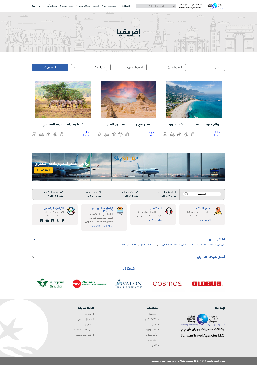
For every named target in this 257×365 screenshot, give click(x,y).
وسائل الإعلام (85, 319)
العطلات (126, 6)
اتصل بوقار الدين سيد (166, 192)
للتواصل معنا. (204, 220)
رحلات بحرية (84, 6)
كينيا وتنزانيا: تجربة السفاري (63, 124)
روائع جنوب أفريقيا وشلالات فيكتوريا (194, 124)
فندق (154, 345)
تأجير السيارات (66, 6)
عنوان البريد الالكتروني (102, 226)
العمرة (96, 6)
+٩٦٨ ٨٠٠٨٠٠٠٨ (155, 220)
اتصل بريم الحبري (93, 192)
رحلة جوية (152, 340)
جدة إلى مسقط (181, 245)
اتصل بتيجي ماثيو (130, 192)
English (36, 6)
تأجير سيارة (151, 335)
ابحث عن (51, 67)
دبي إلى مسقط (217, 245)
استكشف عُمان (109, 6)
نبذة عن (88, 314)
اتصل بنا (88, 324)
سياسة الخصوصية (83, 330)
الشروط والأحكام (84, 335)
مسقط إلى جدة (129, 245)
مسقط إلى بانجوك (147, 245)
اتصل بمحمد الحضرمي (53, 192)
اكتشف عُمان (150, 319)
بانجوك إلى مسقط (200, 245)
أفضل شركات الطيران (211, 257)
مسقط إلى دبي (165, 245)
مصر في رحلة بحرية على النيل (128, 124)
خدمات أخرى (51, 6)
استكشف (44, 170)
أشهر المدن (217, 239)
